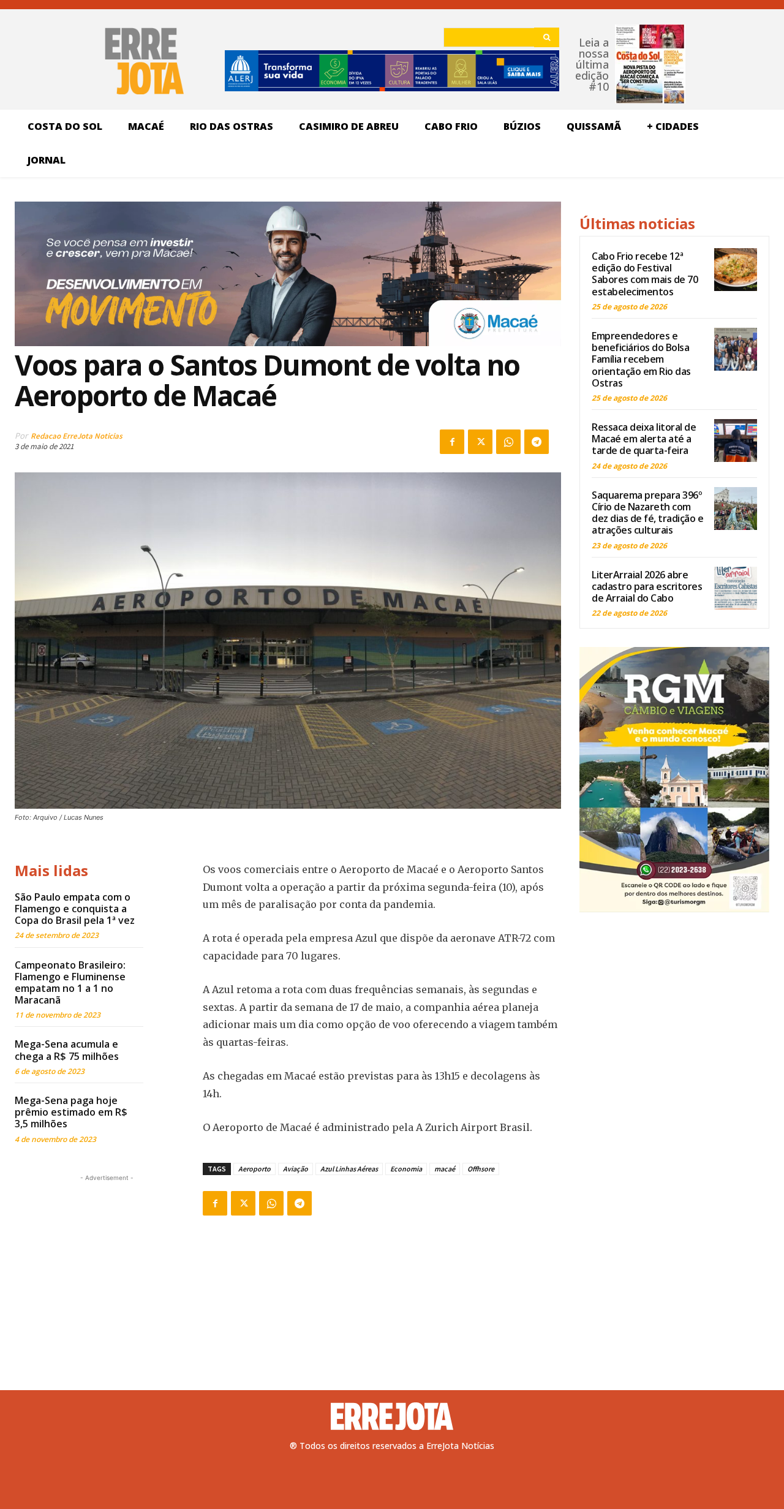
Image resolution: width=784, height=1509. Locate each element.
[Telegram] (536, 441)
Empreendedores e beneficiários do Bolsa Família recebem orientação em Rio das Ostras (641, 359)
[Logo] (392, 1416)
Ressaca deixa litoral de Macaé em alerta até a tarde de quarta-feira (644, 438)
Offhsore (480, 1168)
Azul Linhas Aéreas (349, 1168)
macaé (444, 1168)
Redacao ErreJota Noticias (77, 436)
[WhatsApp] (508, 441)
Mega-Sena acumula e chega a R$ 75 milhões (67, 1049)
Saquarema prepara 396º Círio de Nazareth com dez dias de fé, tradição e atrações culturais (647, 512)
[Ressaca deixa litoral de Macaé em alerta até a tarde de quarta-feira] (735, 440)
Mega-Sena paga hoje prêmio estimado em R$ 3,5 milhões (71, 1112)
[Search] (546, 37)
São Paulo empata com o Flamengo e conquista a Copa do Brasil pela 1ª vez (75, 908)
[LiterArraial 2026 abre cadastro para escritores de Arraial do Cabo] (735, 588)
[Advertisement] (106, 1260)
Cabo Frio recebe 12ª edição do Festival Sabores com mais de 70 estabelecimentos (645, 273)
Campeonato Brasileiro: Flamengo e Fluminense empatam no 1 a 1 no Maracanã (70, 982)
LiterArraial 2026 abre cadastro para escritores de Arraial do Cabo (647, 586)
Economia (406, 1168)
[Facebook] (452, 441)
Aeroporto (254, 1168)
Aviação (295, 1168)
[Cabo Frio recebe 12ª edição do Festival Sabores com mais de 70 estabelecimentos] (735, 269)
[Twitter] (480, 441)
